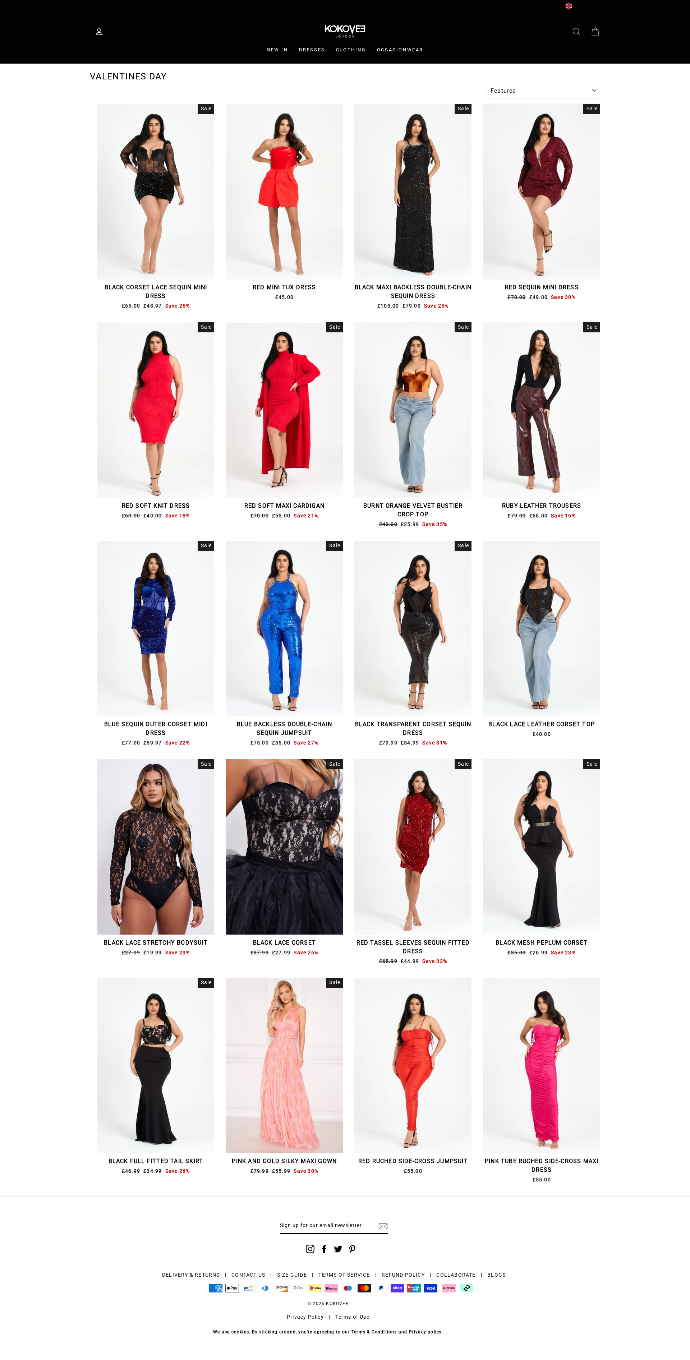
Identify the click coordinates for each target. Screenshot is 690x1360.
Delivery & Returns (114, 6)
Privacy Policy (305, 1317)
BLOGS (496, 1275)
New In (277, 49)
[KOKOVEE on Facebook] (324, 1249)
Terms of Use (352, 1317)
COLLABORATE (455, 1275)
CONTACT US (248, 1275)
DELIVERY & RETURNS (191, 1275)
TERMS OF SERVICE (344, 1275)
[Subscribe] (383, 1226)
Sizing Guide (161, 6)
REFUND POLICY (403, 1275)
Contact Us (199, 6)
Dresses (312, 49)
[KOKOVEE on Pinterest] (352, 1249)
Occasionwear (400, 49)
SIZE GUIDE (292, 1275)
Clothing (351, 49)
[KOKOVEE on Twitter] (338, 1249)
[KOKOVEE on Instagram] (310, 1249)
